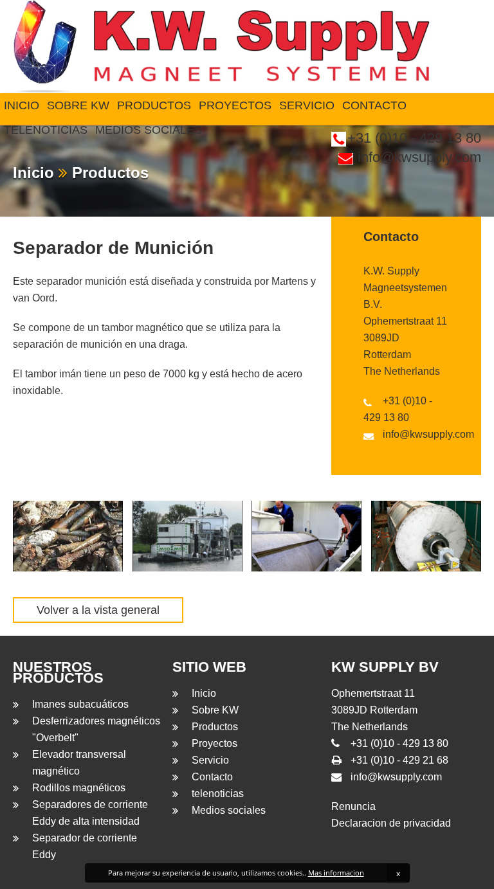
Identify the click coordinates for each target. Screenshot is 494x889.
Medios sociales (148, 129)
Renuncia (353, 806)
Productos (154, 105)
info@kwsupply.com (419, 157)
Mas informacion (336, 872)
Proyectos (235, 105)
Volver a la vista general (98, 610)
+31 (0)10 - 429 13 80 (399, 743)
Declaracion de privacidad (391, 823)
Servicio (306, 105)
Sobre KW (78, 105)
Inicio (21, 105)
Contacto (374, 105)
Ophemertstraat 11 (405, 321)
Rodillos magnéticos (78, 787)
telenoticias (45, 129)
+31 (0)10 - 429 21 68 (399, 760)
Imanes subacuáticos (80, 704)
